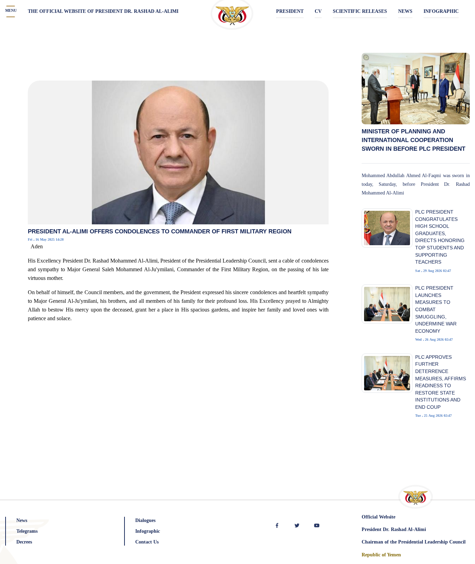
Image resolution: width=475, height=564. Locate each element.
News (21, 520)
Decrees (24, 542)
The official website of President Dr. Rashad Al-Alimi (103, 11)
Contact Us (147, 542)
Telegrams (27, 531)
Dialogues (145, 520)
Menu (11, 10)
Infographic (147, 531)
